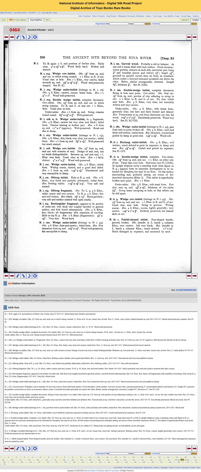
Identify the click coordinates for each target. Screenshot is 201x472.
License (177, 467)
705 (188, 462)
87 (64, 457)
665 (153, 462)
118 (90, 457)
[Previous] (6, 39)
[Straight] (35, 39)
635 (127, 462)
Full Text (156, 24)
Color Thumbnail (84, 16)
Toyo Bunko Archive (20, 13)
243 (194, 457)
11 (8, 457)
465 (186, 460)
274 (20, 460)
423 (143, 460)
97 (72, 457)
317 (55, 460)
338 (73, 460)
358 (90, 460)
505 (22, 462)
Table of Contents (98, 16)
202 (159, 457)
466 (188, 460)
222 (177, 457)
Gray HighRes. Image (171, 16)
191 (151, 457)
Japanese (185, 20)
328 (64, 460)
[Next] (12, 39)
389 (116, 460)
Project (171, 467)
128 (98, 457)
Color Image (157, 16)
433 (151, 460)
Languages (164, 467)
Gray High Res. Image (49, 13)
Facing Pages (186, 16)
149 (116, 457)
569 (74, 462)
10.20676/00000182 (186, 290)
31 (24, 457)
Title (107, 24)
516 (31, 462)
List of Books (118, 467)
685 (170, 462)
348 (81, 460)
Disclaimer (185, 467)
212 (168, 457)
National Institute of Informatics (94, 471)
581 (83, 462)
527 (39, 462)
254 (3, 460)
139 (107, 457)
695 (179, 462)
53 (40, 457)
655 (144, 462)
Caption (148, 16)
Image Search (138, 467)
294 (38, 460)
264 (12, 460)
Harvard (36, 296)
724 (4, 464)
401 (125, 460)
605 (100, 462)
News (198, 467)
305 (47, 460)
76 (56, 457)
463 (179, 460)
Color (4, 20)
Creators (156, 467)
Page (131, 24)
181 (142, 457)
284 (29, 460)
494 (13, 462)
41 (32, 457)
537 (48, 462)
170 (133, 457)
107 (81, 457)
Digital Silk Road (6, 13)
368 (99, 460)
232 (186, 457)
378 (108, 460)
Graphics (196, 16)
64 (48, 457)
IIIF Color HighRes (19, 20)
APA (29, 296)
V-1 (39, 13)
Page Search (101, 24)
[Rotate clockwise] (23, 39)
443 (160, 460)
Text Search (128, 467)
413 (134, 460)
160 (125, 457)
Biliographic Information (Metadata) (131, 16)
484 (4, 462)
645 (135, 462)
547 (57, 462)
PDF (47, 20)
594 (92, 462)
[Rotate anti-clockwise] (17, 39)
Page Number (111, 16)
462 (176, 460)
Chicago (22, 296)
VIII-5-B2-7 (32, 13)
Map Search (148, 467)
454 (169, 460)
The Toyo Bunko (113, 471)
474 (195, 460)
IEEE (43, 296)
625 (118, 462)
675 (161, 462)
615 (109, 462)
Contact (192, 467)
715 (196, 462)
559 (65, 462)
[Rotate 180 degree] (29, 39)
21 (16, 457)
